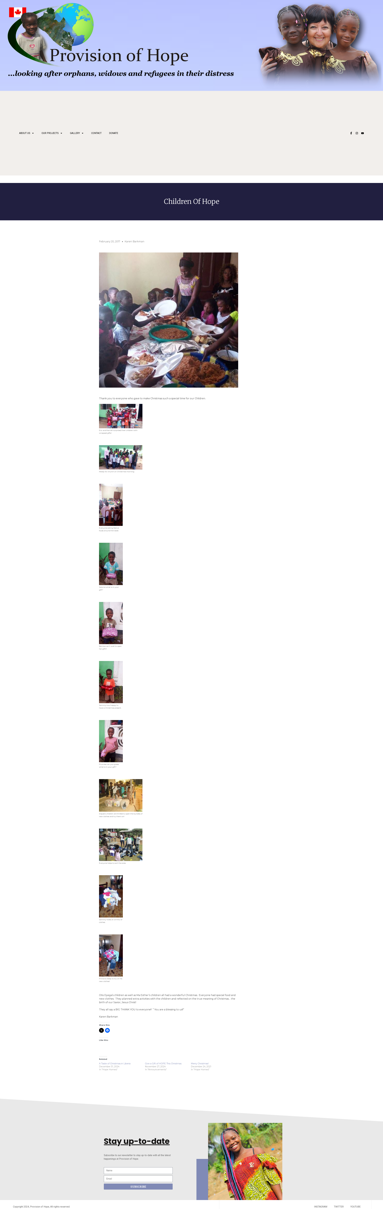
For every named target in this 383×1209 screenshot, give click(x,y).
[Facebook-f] (351, 133)
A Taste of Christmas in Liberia (114, 1063)
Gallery (75, 133)
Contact (96, 133)
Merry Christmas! (200, 1063)
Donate (113, 133)
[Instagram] (356, 133)
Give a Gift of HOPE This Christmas (163, 1063)
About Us (24, 133)
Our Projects (50, 133)
